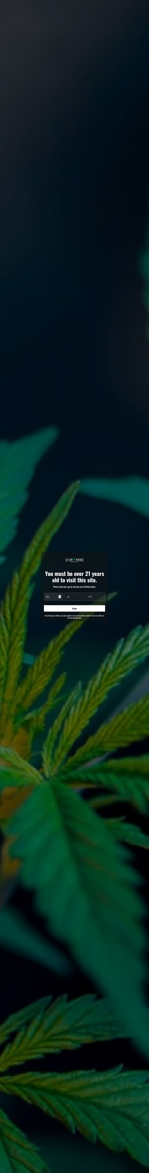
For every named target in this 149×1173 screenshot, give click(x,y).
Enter (74, 608)
